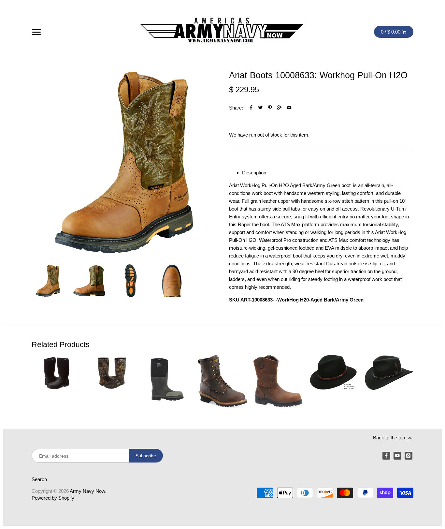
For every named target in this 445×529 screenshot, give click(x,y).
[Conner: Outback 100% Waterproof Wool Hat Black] (388, 382)
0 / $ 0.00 (391, 32)
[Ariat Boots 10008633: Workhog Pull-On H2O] (124, 162)
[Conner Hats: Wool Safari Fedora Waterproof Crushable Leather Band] (333, 382)
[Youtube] (397, 456)
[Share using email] (289, 107)
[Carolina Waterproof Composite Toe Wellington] (278, 382)
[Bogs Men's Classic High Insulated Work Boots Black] (56, 382)
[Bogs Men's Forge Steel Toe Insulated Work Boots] (167, 382)
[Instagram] (408, 456)
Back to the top (389, 437)
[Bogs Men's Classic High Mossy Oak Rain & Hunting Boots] (111, 382)
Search (39, 479)
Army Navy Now (87, 491)
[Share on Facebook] (251, 107)
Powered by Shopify (53, 498)
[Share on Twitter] (260, 107)
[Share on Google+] (279, 107)
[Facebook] (386, 456)
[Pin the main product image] (270, 107)
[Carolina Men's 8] (222, 382)
